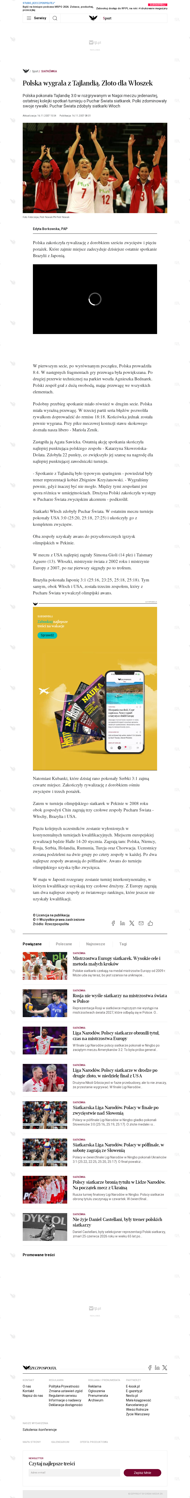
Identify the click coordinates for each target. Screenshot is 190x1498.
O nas (27, 1386)
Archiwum (95, 1400)
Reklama (94, 1386)
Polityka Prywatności (64, 1386)
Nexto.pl (132, 1395)
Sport (35, 71)
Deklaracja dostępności (65, 1405)
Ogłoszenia (96, 1391)
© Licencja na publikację (51, 915)
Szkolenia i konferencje (40, 1430)
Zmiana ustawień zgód (65, 1391)
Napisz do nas (33, 1395)
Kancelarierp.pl (137, 1405)
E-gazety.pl (134, 1391)
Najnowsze (95, 944)
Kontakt (28, 1391)
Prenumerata (98, 1395)
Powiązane (32, 944)
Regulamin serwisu (63, 1395)
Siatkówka (49, 71)
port (107, 18)
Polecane (64, 944)
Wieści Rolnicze (137, 1409)
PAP (64, 229)
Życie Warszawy (138, 1414)
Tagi (123, 944)
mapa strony (32, 1442)
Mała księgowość (138, 1400)
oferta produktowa (94, 1442)
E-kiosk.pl (133, 1386)
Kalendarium (60, 1442)
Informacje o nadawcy (65, 1400)
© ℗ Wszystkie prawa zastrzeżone (59, 919)
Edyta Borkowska (46, 229)
